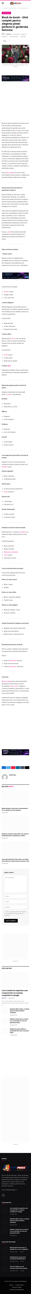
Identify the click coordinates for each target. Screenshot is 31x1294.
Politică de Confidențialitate (17, 1289)
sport (9, 366)
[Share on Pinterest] (16, 41)
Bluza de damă (6, 681)
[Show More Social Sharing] (23, 41)
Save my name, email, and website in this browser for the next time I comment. (15, 913)
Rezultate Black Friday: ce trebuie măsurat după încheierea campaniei (19, 1010)
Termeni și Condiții (16, 1287)
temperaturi (13, 660)
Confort (6, 292)
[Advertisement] (15, 104)
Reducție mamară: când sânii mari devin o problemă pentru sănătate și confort (15, 834)
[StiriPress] (15, 3)
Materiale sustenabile (11, 552)
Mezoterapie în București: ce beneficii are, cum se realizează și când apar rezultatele (19, 1249)
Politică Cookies (20, 1285)
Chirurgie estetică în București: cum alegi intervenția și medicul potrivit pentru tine (15, 860)
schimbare (22, 532)
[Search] (28, 3)
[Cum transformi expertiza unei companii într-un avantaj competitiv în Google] (15, 980)
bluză (10, 232)
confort (9, 394)
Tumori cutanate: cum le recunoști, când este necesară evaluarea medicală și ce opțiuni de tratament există (19, 1269)
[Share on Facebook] (9, 41)
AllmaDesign (23, 1281)
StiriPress (9, 34)
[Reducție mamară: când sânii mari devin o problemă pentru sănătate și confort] (15, 824)
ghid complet (10, 173)
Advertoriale (6, 13)
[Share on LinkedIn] (19, 41)
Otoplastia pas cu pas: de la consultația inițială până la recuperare (18, 1258)
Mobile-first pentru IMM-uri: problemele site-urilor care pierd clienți (19, 1030)
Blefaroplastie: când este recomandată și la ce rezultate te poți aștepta (15, 809)
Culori (6, 355)
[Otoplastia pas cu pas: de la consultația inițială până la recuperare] (5, 1259)
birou (13, 338)
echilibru (4, 467)
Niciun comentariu (14, 36)
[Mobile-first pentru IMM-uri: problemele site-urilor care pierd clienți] (5, 1031)
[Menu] (3, 3)
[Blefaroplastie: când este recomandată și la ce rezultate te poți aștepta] (15, 798)
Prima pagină (5, 8)
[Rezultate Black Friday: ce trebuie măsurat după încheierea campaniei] (5, 1011)
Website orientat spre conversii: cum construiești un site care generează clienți (19, 1020)
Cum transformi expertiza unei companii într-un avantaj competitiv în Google (15, 992)
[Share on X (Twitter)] (12, 41)
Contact (11, 1285)
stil (16, 130)
